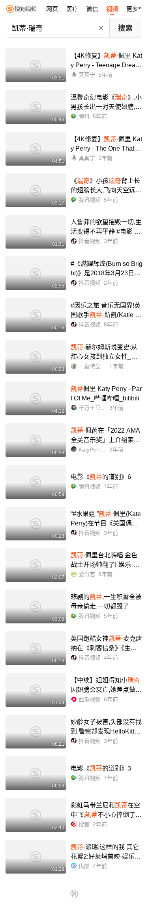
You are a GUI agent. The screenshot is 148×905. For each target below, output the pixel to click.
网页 (52, 9)
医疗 (72, 9)
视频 (112, 9)
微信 (92, 9)
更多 (132, 9)
